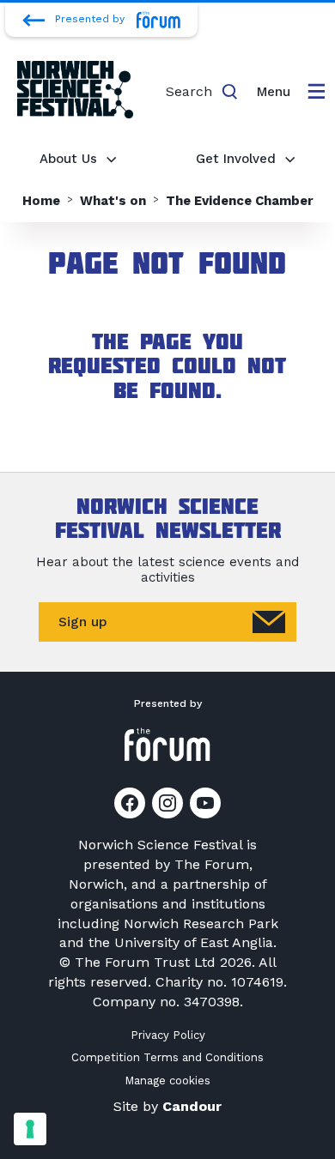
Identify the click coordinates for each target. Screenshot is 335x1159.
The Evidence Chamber (240, 201)
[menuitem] (291, 91)
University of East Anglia (193, 942)
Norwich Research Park (201, 923)
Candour (192, 1106)
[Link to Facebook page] (129, 803)
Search (189, 91)
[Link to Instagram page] (167, 803)
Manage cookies (167, 1080)
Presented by (90, 19)
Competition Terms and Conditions (167, 1057)
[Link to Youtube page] (205, 803)
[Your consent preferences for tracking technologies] (30, 1129)
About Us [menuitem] (68, 158)
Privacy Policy (168, 1035)
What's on (113, 201)
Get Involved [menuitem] (236, 158)
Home (41, 201)
